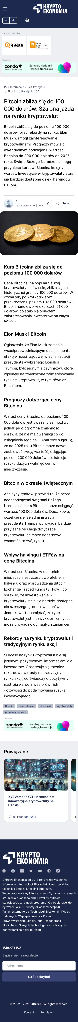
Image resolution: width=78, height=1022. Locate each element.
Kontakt (29, 1012)
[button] (27, 20)
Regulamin (47, 1012)
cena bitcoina (26, 706)
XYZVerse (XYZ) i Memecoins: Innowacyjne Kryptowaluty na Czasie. (31, 801)
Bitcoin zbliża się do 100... (24, 91)
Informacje (17, 87)
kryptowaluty (64, 706)
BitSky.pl (36, 1004)
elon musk (45, 706)
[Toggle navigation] (5, 8)
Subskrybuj (41, 977)
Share (65, 203)
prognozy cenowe (15, 712)
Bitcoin (9, 706)
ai (17, 201)
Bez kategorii (36, 87)
